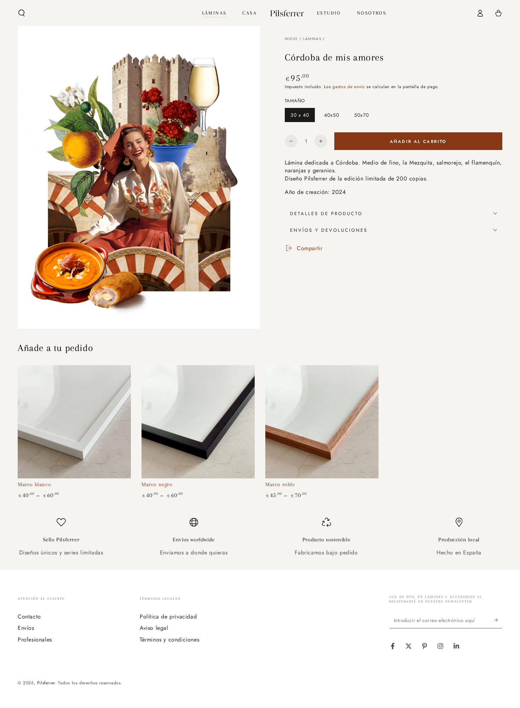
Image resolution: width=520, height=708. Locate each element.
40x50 (334, 116)
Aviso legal (154, 628)
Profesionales (35, 639)
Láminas (312, 38)
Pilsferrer (46, 683)
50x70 (364, 116)
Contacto (29, 616)
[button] (21, 13)
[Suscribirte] (498, 620)
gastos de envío (349, 87)
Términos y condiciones (169, 639)
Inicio (291, 38)
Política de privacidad (168, 616)
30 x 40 (302, 116)
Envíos (26, 628)
